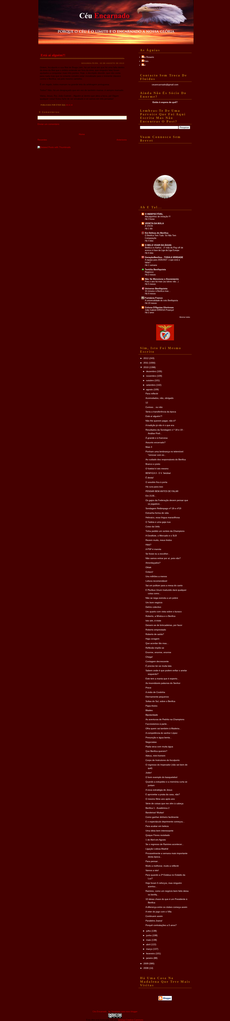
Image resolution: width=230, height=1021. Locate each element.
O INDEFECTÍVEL (154, 214)
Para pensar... (152, 861)
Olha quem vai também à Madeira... (163, 728)
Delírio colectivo (153, 607)
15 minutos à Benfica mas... (158, 291)
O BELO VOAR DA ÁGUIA (158, 245)
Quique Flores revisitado (158, 835)
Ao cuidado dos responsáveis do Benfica (166, 459)
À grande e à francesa (157, 438)
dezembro (151, 371)
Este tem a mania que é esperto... (162, 678)
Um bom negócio (154, 602)
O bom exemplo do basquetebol (161, 777)
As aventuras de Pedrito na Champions (165, 719)
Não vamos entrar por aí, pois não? (163, 558)
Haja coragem (152, 638)
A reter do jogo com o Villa (158, 911)
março (149, 949)
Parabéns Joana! (154, 920)
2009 (146, 963)
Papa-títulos (151, 706)
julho (148, 931)
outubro (150, 380)
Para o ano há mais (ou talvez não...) (162, 281)
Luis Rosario (148, 57)
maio (149, 940)
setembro (151, 385)
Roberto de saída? (155, 634)
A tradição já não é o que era (160, 425)
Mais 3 (149, 447)
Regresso (149, 272)
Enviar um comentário (48, 124)
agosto (149, 389)
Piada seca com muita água (159, 746)
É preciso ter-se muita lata (158, 666)
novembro (151, 376)
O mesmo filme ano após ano (160, 799)
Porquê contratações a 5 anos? (161, 925)
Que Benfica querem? (156, 751)
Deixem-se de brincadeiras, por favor (164, 625)
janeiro (149, 958)
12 (147, 402)
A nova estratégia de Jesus (159, 790)
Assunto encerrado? (156, 442)
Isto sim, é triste (153, 620)
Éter (144, 65)
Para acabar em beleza (157, 826)
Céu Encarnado (100, 1011)
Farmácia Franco (154, 298)
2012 (146, 358)
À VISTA (149, 226)
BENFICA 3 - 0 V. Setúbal (158, 473)
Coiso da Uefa (153, 526)
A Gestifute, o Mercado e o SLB (161, 535)
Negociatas (151, 742)
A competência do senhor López (161, 733)
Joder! (149, 772)
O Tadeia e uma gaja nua (158, 522)
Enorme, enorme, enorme (158, 652)
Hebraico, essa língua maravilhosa (163, 517)
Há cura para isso (154, 486)
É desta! (150, 477)
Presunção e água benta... (159, 737)
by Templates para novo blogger (122, 1011)
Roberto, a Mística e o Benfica (160, 616)
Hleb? (148, 544)
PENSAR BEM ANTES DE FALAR (162, 491)
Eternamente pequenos (157, 696)
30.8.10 (69, 105)
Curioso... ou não (154, 407)
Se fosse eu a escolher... (158, 553)
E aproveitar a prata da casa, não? (163, 794)
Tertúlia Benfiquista (155, 269)
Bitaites (149, 710)
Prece (148, 687)
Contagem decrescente (157, 661)
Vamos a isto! (152, 870)
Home (82, 134)
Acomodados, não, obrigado (160, 398)
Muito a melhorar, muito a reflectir (162, 866)
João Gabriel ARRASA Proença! (159, 310)
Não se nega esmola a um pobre (162, 598)
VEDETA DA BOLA (154, 223)
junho (149, 935)
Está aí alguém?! (53, 55)
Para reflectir (152, 393)
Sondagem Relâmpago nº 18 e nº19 (163, 508)
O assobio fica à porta (156, 482)
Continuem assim (154, 916)
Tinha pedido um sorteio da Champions (165, 531)
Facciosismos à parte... (157, 724)
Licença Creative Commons (130, 1020)
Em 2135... (151, 495)
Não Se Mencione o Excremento (162, 279)
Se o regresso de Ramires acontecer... (165, 844)
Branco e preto (153, 464)
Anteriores (122, 139)
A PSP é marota (153, 549)
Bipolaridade (152, 715)
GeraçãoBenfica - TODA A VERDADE (164, 257)
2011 (146, 362)
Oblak (148, 567)
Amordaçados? (153, 563)
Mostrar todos (184, 317)
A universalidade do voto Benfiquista (161, 300)
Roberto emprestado (156, 629)
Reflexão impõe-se (155, 648)
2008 (146, 968)
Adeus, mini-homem (155, 755)
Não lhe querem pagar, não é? (161, 420)
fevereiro (151, 953)
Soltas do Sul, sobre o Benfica (160, 701)
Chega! (149, 657)
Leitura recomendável (156, 581)
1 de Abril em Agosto (156, 839)
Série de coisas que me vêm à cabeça (164, 803)
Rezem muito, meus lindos (159, 540)
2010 (146, 367)
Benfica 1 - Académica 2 (157, 808)
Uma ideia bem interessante (159, 830)
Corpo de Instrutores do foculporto (163, 760)
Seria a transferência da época (161, 411)
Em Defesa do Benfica (156, 233)
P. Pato (145, 61)
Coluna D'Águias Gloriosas (159, 307)
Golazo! (149, 572)
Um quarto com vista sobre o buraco (164, 611)
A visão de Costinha (155, 692)
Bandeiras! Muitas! (155, 812)
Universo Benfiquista (156, 288)
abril (148, 944)
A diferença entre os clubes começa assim (166, 907)
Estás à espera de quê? (165, 102)
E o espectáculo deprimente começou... (165, 821)
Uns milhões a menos (156, 576)
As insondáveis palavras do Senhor (163, 683)
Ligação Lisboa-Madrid (157, 849)
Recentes (42, 139)
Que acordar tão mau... (157, 643)
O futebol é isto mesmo (157, 468)
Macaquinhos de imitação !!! (158, 216)
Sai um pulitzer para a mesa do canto (164, 585)
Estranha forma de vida (157, 513)
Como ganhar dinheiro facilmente (162, 817)
